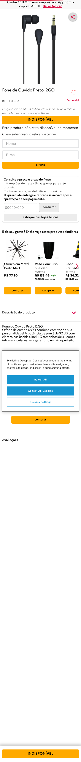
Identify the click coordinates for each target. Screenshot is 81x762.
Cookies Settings (40, 401)
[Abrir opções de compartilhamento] (72, 17)
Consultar (49, 207)
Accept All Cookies (40, 390)
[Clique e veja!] (73, 101)
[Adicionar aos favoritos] (73, 93)
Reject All (40, 379)
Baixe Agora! (52, 6)
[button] (40, 312)
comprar (18, 290)
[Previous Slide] (4, 266)
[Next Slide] (77, 266)
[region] (40, 381)
